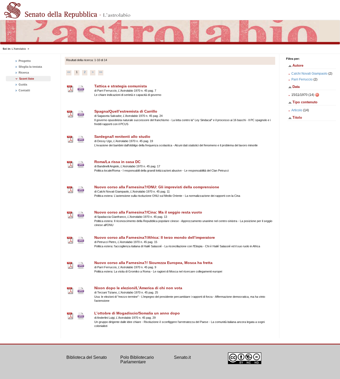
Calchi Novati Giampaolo (309, 73)
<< (68, 72)
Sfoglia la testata (30, 66)
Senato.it (182, 357)
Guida (22, 84)
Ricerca (23, 72)
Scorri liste (26, 78)
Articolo (296, 110)
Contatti (24, 90)
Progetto (24, 60)
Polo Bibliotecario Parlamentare (137, 359)
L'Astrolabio (19, 48)
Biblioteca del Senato (86, 357)
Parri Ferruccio (302, 79)
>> (100, 72)
